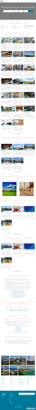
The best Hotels (18, 328)
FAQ (10, 397)
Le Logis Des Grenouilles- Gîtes (6, 98)
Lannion (28, 376)
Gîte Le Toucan (15, 57)
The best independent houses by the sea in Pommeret (18, 294)
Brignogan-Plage (21, 381)
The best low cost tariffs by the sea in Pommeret (18, 297)
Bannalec (3, 380)
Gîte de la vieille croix (27, 98)
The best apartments (18, 326)
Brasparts (11, 381)
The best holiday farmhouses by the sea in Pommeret (18, 295)
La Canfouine (26, 71)
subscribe (32, 393)
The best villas (18, 331)
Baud (2, 381)
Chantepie (20, 383)
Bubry (2, 384)
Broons (3, 382)
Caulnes (3, 383)
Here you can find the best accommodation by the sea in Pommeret (18, 290)
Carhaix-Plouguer (12, 382)
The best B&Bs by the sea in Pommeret (18, 292)
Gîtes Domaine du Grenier (5, 57)
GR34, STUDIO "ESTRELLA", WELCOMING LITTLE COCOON (21, 71)
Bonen (11, 379)
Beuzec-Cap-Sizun (21, 382)
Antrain (20, 380)
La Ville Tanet (15, 98)
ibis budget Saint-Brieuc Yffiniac (28, 212)
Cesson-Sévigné (4, 379)
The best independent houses (18, 329)
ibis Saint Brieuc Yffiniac (16, 212)
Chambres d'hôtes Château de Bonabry (18, 150)
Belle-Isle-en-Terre (21, 384)
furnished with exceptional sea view (29, 57)
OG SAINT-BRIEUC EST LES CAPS (6, 226)
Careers (10, 400)
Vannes (11, 376)
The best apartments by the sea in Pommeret (18, 291)
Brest (2, 376)
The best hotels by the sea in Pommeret (18, 293)
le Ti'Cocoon (14, 112)
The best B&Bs (18, 327)
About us (10, 394)
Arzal (28, 383)
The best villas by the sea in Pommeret (18, 296)
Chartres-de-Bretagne (22, 379)
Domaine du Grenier (4, 150)
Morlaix (20, 376)
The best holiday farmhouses (18, 330)
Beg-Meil (28, 381)
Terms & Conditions (12, 396)
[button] (15, 407)
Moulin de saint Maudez (27, 112)
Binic (10, 383)
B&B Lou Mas (14, 164)
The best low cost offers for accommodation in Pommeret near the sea (18, 332)
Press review (11, 398)
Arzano (28, 380)
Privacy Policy (11, 395)
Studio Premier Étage (4, 71)
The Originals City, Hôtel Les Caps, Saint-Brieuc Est (8, 212)
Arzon (11, 384)
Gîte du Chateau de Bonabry (5, 112)
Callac (28, 384)
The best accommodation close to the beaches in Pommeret (18, 325)
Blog (10, 399)
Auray (28, 382)
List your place (11, 393)
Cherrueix (28, 379)
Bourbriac (11, 380)
